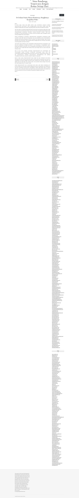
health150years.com (55, 376)
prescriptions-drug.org (56, 377)
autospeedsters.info (55, 266)
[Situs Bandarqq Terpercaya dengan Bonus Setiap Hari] (39, 3)
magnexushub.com (55, 77)
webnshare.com (55, 235)
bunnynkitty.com (55, 420)
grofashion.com (55, 335)
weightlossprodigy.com (56, 215)
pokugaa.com (54, 340)
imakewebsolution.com (56, 199)
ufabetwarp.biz (55, 84)
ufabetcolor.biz (55, 93)
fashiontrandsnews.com (56, 112)
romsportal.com (55, 344)
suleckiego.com (55, 465)
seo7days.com (54, 414)
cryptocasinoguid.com (56, 114)
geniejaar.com (54, 209)
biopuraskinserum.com (56, 428)
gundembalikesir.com (56, 69)
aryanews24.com (55, 123)
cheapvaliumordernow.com (57, 300)
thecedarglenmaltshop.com (57, 180)
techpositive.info (55, 246)
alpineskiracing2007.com (56, 447)
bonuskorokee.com (55, 317)
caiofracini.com (54, 245)
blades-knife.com (55, 260)
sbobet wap (19, 483)
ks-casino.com (54, 140)
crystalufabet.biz (55, 105)
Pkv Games (25, 9)
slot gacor (26, 488)
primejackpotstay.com (56, 339)
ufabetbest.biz (54, 99)
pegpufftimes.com (55, 359)
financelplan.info (55, 190)
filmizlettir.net (54, 356)
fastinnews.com (55, 325)
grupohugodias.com (55, 143)
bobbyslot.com (54, 210)
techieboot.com (55, 68)
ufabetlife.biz (54, 95)
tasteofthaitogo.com (55, 419)
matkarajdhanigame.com (56, 196)
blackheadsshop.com (56, 293)
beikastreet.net (55, 355)
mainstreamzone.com (56, 233)
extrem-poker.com (55, 139)
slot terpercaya (55, 43)
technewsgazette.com (56, 408)
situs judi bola (20, 476)
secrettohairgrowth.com (56, 418)
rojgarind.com (54, 228)
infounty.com (54, 135)
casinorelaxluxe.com (55, 319)
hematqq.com (23, 484)
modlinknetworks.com (56, 329)
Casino (33, 9)
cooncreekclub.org (55, 358)
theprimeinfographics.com (57, 299)
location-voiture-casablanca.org (58, 294)
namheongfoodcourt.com (57, 439)
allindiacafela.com (55, 446)
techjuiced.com (55, 75)
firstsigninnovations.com (56, 365)
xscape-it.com (54, 124)
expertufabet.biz (55, 86)
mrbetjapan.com (55, 411)
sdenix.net (54, 384)
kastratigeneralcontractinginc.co (58, 116)
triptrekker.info (55, 275)
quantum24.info (55, 281)
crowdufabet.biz (55, 108)
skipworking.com (55, 399)
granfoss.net (54, 445)
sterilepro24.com (55, 289)
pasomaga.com (54, 169)
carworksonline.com (55, 372)
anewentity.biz (54, 412)
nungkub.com (54, 163)
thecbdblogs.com (55, 461)
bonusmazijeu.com (55, 315)
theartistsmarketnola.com (56, 436)
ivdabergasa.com (55, 131)
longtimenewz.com (55, 330)
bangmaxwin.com (55, 424)
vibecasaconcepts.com (56, 280)
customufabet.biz (55, 102)
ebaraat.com (54, 74)
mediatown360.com (55, 450)
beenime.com (54, 301)
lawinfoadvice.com (55, 150)
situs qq (22, 474)
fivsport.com (54, 148)
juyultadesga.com (55, 132)
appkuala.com (54, 413)
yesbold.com (54, 71)
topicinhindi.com (55, 182)
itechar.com (54, 70)
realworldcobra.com (55, 264)
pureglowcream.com (56, 415)
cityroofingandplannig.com (57, 130)
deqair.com (54, 144)
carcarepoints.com (55, 141)
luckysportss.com (55, 331)
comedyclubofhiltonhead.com (57, 297)
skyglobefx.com (55, 271)
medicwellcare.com (55, 284)
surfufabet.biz (54, 98)
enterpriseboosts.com (56, 391)
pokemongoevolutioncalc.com (57, 336)
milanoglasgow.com (55, 440)
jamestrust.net (54, 396)
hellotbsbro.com (55, 242)
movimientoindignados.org (57, 154)
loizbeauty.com (55, 400)
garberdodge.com (55, 366)
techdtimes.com (55, 67)
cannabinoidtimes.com (56, 225)
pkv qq (21, 473)
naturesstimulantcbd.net (56, 171)
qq (52, 50)
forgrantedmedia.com (56, 368)
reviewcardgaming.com (56, 291)
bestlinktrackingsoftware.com (57, 312)
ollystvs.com (54, 252)
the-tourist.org (54, 386)
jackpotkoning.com (55, 328)
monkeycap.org (55, 383)
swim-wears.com (55, 367)
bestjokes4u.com (55, 207)
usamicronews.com (55, 334)
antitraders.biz (54, 122)
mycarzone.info (55, 279)
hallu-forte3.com (55, 441)
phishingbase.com (55, 337)
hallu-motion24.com (56, 442)
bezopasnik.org (55, 421)
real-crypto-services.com (56, 133)
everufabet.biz (54, 107)
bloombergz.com (55, 390)
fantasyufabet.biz (55, 87)
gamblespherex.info (55, 272)
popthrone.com (55, 197)
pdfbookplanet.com (55, 255)
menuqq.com (17, 473)
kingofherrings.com (55, 410)
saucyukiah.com (55, 354)
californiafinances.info (56, 429)
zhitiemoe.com (54, 162)
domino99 (54, 48)
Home (21, 9)
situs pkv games (19, 475)
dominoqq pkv (26, 473)
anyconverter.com (55, 401)
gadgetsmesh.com (55, 238)
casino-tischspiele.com (56, 394)
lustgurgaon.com (55, 208)
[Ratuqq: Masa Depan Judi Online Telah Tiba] (17, 79)
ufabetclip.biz (54, 85)
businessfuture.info (55, 191)
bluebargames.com (55, 363)
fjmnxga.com (54, 422)
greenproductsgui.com (56, 226)
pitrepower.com (55, 449)
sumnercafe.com (55, 152)
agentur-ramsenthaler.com (57, 273)
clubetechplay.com (55, 320)
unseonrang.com (55, 247)
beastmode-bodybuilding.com (57, 189)
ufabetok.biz (54, 106)
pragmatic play (17, 479)
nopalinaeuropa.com (56, 172)
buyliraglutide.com (55, 80)
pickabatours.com (55, 188)
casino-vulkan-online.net (56, 448)
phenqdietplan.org (55, 151)
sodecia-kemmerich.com (56, 302)
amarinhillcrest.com (55, 385)
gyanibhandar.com (55, 83)
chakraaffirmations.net (56, 206)
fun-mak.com (54, 303)
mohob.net (54, 214)
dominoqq (54, 51)
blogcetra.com (54, 250)
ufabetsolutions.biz (55, 96)
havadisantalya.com (55, 66)
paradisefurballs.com (56, 223)
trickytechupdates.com (56, 458)
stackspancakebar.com (56, 438)
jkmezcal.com (54, 307)
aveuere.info (54, 224)
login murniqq (21, 485)
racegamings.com (55, 338)
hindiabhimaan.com (55, 459)
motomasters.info (55, 278)
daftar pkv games (55, 46)
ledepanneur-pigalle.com (56, 433)
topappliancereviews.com (56, 457)
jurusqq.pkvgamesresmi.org (20, 491)
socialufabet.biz (55, 97)
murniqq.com (17, 484)
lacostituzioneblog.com (56, 160)
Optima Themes (22, 496)
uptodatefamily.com (55, 157)
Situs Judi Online (49, 9)
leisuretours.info (55, 241)
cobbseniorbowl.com (56, 126)
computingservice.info (56, 244)
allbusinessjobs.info (55, 186)
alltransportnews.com (56, 111)
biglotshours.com (55, 79)
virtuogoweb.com (55, 78)
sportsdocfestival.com (56, 345)
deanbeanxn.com (55, 195)
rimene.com (54, 432)
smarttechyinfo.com (55, 216)
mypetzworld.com (55, 134)
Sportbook (39, 9)
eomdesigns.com (55, 274)
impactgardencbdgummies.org (57, 170)
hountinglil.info (55, 205)
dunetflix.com (54, 153)
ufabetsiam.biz (54, 88)
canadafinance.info (55, 430)
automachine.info (55, 265)
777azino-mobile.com (56, 125)
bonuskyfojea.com (55, 316)
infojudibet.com (55, 192)
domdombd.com (55, 321)
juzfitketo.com (54, 168)
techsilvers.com (55, 145)
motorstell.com (55, 375)
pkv (52, 47)
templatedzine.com (55, 149)
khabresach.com (55, 460)
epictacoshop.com (55, 427)
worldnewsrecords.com (56, 288)
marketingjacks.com (55, 456)
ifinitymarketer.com (55, 327)
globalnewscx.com (55, 253)
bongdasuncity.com (55, 219)
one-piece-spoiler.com (56, 261)
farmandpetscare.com (56, 243)
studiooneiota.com (55, 262)
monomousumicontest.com (57, 269)
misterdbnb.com (55, 306)
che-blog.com (54, 200)
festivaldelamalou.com (56, 364)
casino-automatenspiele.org (57, 393)
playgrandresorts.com (56, 343)
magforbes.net (54, 382)
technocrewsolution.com (56, 378)
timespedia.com (55, 402)
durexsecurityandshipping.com (57, 129)
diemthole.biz (54, 404)
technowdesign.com (55, 127)
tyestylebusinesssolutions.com (57, 309)
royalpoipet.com (55, 310)
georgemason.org (55, 181)
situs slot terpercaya (24, 479)
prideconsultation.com (56, 204)
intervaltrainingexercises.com (57, 308)
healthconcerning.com (56, 227)
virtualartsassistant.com (56, 298)
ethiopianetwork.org (55, 237)
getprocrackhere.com (56, 324)
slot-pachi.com (54, 220)
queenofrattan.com (55, 256)
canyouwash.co (55, 65)
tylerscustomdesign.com (56, 371)
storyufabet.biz (55, 103)
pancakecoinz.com (55, 201)
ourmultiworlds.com (55, 357)
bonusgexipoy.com (55, 318)
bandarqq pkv (24, 483)
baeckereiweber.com (56, 61)
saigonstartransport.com (56, 423)
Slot (30, 9)
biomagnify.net (54, 173)
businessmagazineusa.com (57, 283)
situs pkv (24, 475)
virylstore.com (54, 374)
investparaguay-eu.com (56, 136)
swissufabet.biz (54, 89)
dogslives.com (54, 254)
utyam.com (54, 159)
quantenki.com (55, 282)
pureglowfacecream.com (56, 409)
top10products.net (55, 187)
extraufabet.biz (55, 94)
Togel (43, 9)
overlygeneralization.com (56, 236)
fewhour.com (54, 229)
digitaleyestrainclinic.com (56, 451)
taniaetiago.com (55, 167)
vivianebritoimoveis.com (56, 381)
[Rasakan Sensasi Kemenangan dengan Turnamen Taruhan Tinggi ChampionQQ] (48, 79)
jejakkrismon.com (55, 403)
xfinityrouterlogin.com (56, 455)
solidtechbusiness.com (56, 290)
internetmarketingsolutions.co (57, 251)
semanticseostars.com (56, 232)
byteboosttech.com (55, 76)
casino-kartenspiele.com (56, 392)
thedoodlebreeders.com (56, 142)
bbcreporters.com (55, 113)
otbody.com (54, 395)
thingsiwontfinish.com (56, 347)
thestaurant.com (55, 311)
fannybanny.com (55, 326)
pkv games (17, 75)
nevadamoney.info (55, 431)
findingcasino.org (55, 263)
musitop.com (54, 158)
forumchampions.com (56, 362)
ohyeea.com (54, 161)
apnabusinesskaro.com (56, 464)
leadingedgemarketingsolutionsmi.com (59, 115)
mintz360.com (54, 213)
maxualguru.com (55, 218)
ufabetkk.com (54, 405)
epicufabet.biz (54, 104)
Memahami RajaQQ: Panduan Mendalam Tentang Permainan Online (57, 32)
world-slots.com (55, 198)
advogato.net (54, 387)
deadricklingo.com (55, 270)
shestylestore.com (55, 346)
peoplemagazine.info (56, 62)
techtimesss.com (55, 373)
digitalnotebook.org (55, 217)
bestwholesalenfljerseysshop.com (58, 117)
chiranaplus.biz (54, 437)
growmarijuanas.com (56, 234)
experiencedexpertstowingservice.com (59, 292)
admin (35, 21)
